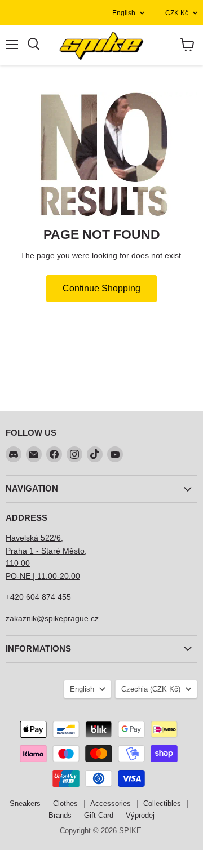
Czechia (150, 689)
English (123, 13)
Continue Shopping (101, 288)
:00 (74, 576)
